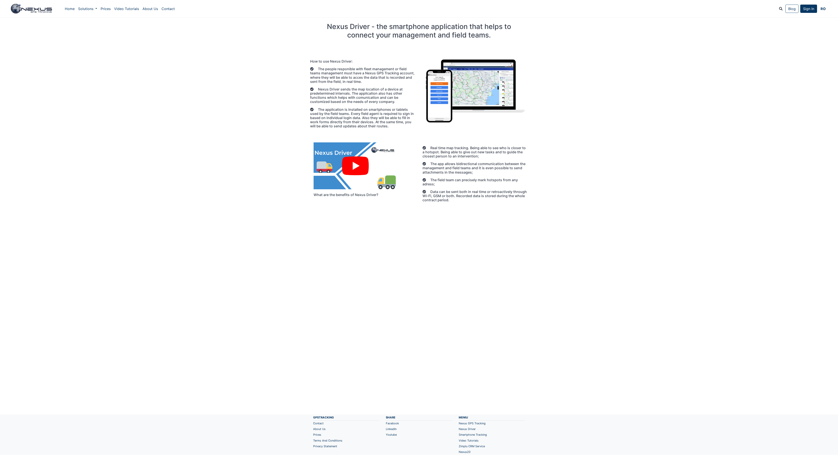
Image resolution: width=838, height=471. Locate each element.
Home (70, 9)
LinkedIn (391, 429)
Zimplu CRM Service (472, 446)
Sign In (808, 9)
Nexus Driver (467, 429)
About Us (150, 9)
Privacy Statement (325, 446)
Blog (792, 9)
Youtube (391, 434)
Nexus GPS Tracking (472, 423)
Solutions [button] (86, 9)
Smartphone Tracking (473, 434)
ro (823, 9)
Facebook (392, 423)
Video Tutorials (126, 9)
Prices (106, 9)
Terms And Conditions (327, 440)
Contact (168, 9)
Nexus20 (465, 452)
